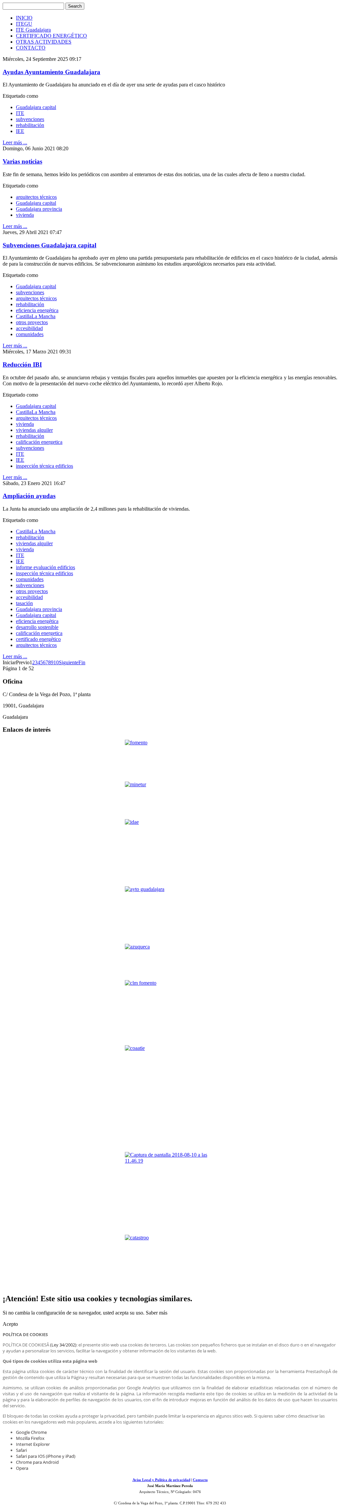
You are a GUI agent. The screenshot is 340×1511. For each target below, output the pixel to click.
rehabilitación (30, 125)
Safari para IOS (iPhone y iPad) (45, 1456)
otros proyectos (32, 322)
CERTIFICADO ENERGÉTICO (51, 36)
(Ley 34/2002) (63, 1345)
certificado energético (38, 639)
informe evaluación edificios (45, 567)
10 (56, 662)
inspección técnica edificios (44, 466)
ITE (20, 113)
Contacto (200, 1480)
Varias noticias (22, 161)
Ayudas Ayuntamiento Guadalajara (51, 71)
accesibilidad (29, 328)
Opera (22, 1468)
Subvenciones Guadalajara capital (49, 245)
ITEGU (24, 24)
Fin (81, 662)
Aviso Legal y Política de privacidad (161, 1480)
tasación (24, 603)
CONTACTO (30, 48)
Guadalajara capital (36, 107)
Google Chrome (31, 1432)
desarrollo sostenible (37, 627)
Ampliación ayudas (29, 495)
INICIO (24, 18)
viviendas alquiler (34, 430)
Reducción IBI (22, 364)
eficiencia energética (37, 310)
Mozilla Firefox (30, 1438)
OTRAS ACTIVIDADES (43, 42)
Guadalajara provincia (39, 209)
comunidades (29, 334)
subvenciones (30, 119)
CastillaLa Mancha (35, 316)
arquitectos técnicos (36, 197)
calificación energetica (39, 442)
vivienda (25, 215)
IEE (20, 131)
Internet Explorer (33, 1444)
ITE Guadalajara (33, 30)
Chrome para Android (37, 1462)
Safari (21, 1450)
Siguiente (68, 662)
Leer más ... (15, 142)
